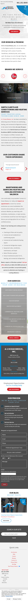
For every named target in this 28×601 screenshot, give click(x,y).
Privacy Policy (14, 562)
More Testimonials (14, 178)
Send (4, 484)
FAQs (14, 554)
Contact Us (14, 560)
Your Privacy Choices (13, 566)
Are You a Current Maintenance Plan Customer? (12, 456)
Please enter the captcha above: (8, 471)
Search (14, 538)
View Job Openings (14, 389)
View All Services (14, 338)
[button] (25, 7)
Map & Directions (4, 581)
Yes (4, 458)
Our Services (14, 31)
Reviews (14, 558)
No (10, 458)
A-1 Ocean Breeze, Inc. (7, 119)
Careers (14, 556)
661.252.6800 (22, 3)
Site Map (14, 564)
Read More (6, 520)
